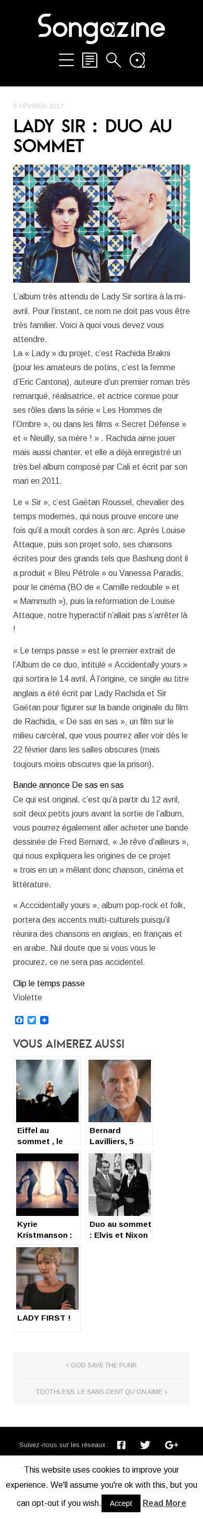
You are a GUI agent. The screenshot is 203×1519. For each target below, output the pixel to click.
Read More (164, 1503)
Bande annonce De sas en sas (68, 785)
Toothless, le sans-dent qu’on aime (99, 1392)
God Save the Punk (104, 1365)
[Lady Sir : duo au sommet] (101, 224)
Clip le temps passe (49, 983)
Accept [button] (121, 1503)
